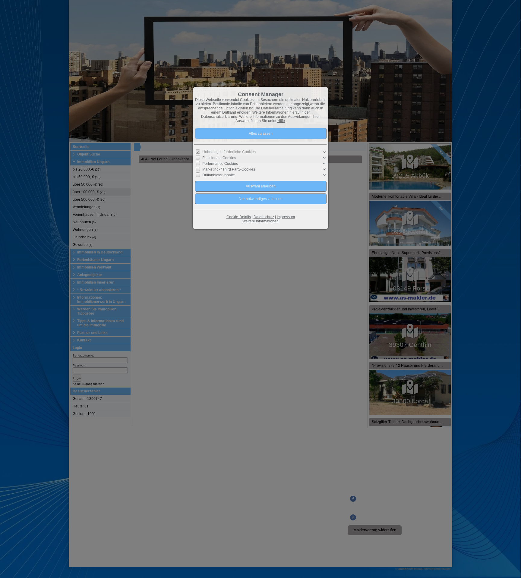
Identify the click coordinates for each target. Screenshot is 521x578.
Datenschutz (264, 217)
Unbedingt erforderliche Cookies (229, 152)
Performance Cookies (220, 164)
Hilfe (281, 121)
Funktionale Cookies (219, 158)
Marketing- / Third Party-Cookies (228, 169)
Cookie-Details (238, 217)
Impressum (286, 217)
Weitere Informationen (260, 221)
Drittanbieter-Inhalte (218, 175)
